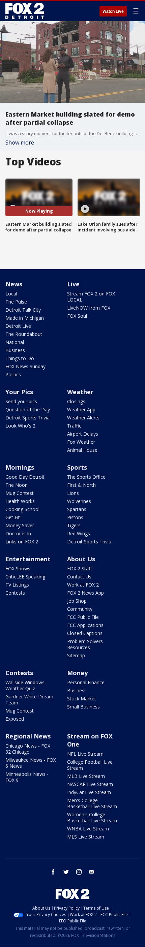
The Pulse (16, 301)
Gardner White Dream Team (29, 699)
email (91, 871)
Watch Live (113, 11)
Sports (77, 467)
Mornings (19, 467)
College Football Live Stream (90, 765)
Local (11, 293)
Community (79, 609)
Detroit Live (18, 326)
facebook (53, 871)
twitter (66, 871)
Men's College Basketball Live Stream (92, 803)
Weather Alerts (83, 417)
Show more (19, 142)
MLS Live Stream (85, 836)
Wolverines (79, 501)
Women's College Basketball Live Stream (92, 817)
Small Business (83, 706)
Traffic (74, 425)
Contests (15, 593)
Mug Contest (19, 493)
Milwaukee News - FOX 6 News (30, 763)
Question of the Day (27, 409)
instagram (79, 871)
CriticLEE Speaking (25, 576)
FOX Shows (17, 568)
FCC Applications (85, 625)
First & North (81, 485)
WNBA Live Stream (88, 828)
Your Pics (19, 392)
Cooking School (22, 509)
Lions (73, 493)
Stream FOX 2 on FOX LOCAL (91, 296)
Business (15, 350)
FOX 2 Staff (79, 568)
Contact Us (79, 576)
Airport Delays (82, 434)
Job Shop (77, 601)
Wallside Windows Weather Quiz (25, 685)
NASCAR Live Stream (90, 784)
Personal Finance (86, 682)
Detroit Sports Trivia (27, 417)
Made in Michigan (24, 318)
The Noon (16, 485)
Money (77, 673)
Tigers (74, 525)
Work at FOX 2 (83, 584)
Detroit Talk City (23, 310)
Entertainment (28, 559)
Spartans (76, 509)
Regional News (28, 736)
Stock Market (81, 698)
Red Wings (78, 533)
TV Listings (17, 584)
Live (73, 284)
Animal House (82, 450)
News (13, 284)
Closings (76, 401)
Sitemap (76, 655)
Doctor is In (18, 533)
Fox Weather (81, 442)
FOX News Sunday (25, 366)
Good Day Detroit (25, 477)
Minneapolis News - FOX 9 (27, 777)
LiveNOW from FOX (88, 308)
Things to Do (19, 358)
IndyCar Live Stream (89, 792)
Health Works (20, 501)
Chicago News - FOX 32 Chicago (27, 749)
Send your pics (21, 401)
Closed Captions (85, 633)
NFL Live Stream (85, 754)
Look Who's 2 (20, 425)
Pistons (75, 517)
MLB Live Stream (86, 776)
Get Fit (12, 517)
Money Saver (19, 525)
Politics (13, 374)
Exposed (14, 719)
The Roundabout (23, 334)
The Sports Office (86, 477)
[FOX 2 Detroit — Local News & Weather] (25, 11)
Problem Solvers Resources (85, 644)
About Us (81, 559)
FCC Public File (83, 617)
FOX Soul (77, 316)
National (14, 342)
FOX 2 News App (85, 593)
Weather (80, 392)
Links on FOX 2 (21, 541)
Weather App (81, 409)
